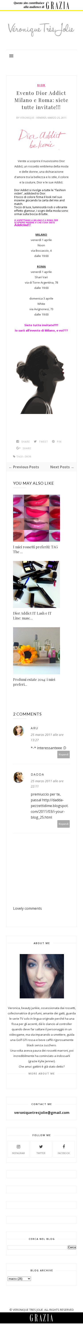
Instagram (18, 1153)
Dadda (37, 774)
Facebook (64, 1153)
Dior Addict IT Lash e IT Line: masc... (32, 615)
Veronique (27, 117)
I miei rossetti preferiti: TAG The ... (35, 549)
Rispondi (64, 754)
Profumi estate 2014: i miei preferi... (34, 682)
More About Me (42, 1073)
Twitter (41, 1153)
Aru (34, 728)
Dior (41, 85)
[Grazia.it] (57, 5)
